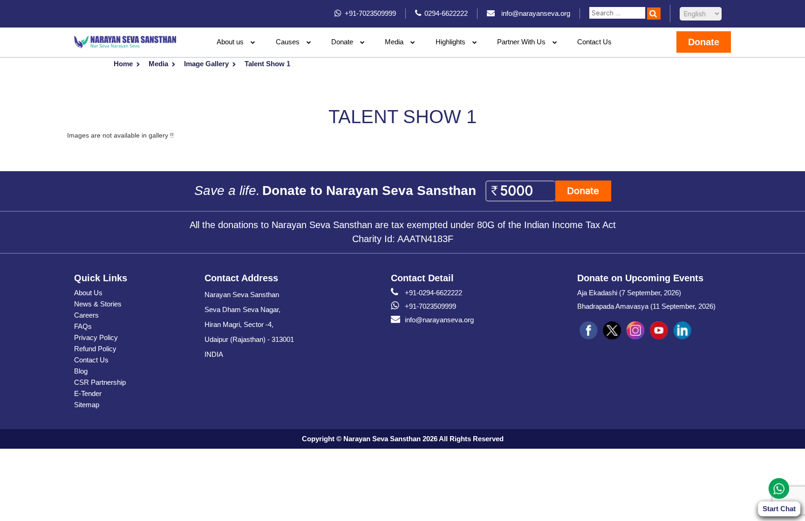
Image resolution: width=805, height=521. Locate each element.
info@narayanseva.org (439, 320)
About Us (88, 293)
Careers (86, 315)
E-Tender (88, 393)
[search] (654, 13)
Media (158, 64)
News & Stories (98, 304)
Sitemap (86, 405)
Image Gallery (206, 64)
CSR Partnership (100, 382)
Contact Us (594, 42)
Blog (81, 371)
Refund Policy (95, 349)
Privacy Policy (96, 337)
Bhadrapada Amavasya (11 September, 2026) (646, 306)
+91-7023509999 (430, 306)
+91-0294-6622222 (433, 293)
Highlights (450, 42)
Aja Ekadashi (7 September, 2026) (629, 293)
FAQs (83, 326)
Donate (342, 42)
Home (123, 64)
